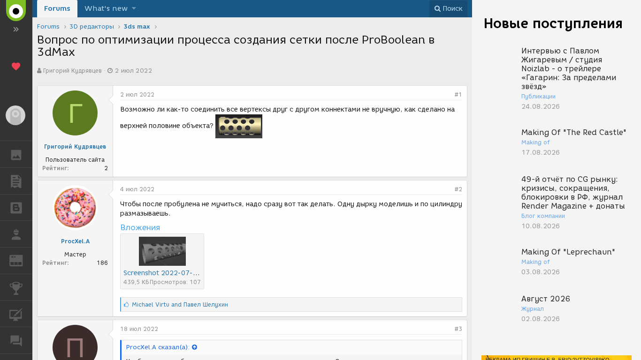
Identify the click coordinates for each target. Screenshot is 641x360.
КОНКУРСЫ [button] (16, 287)
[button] (134, 8)
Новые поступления (553, 23)
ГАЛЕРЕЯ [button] (16, 154)
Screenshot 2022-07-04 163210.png (183, 273)
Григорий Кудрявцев (72, 70)
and (180, 304)
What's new (106, 8)
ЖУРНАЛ (21, 259)
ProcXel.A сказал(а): (158, 347)
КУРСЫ (16, 314)
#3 (458, 328)
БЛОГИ (16, 208)
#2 (458, 189)
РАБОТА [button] (16, 234)
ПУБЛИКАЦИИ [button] (16, 181)
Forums (57, 8)
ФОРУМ (16, 340)
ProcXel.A (75, 241)
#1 (458, 94)
